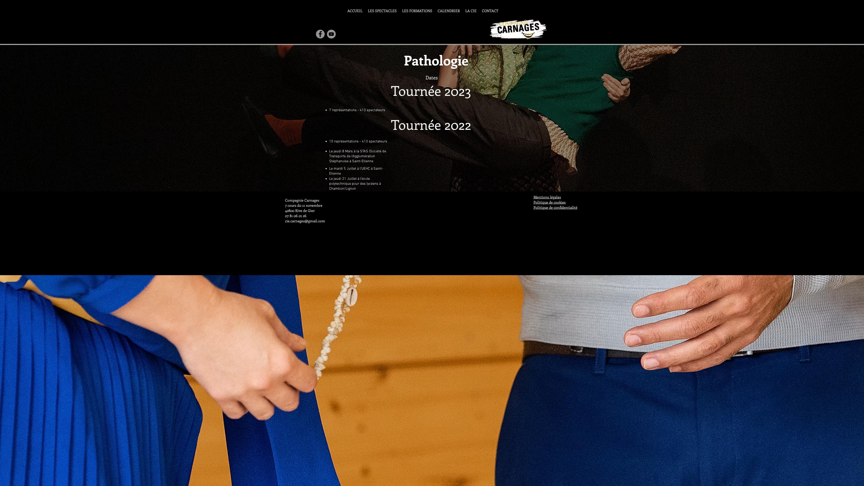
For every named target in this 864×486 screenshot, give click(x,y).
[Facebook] (320, 34)
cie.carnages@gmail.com (305, 220)
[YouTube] (331, 34)
